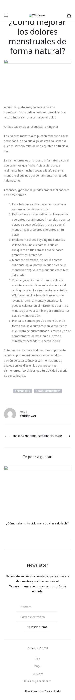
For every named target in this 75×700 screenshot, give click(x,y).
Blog (37, 659)
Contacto (37, 673)
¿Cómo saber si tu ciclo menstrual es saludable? (37, 523)
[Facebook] (15, 691)
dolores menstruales (48, 391)
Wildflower (28, 416)
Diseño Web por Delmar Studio (43, 691)
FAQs (37, 666)
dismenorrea (22, 391)
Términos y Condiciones (37, 681)
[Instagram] (24, 691)
